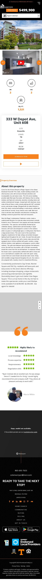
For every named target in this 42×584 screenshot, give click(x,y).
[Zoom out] (39, 305)
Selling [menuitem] (21, 516)
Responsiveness (14, 364)
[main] (21, 228)
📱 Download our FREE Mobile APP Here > (21, 2)
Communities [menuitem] (21, 510)
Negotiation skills (14, 369)
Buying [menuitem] (21, 513)
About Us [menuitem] (21, 520)
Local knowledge (14, 356)
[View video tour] (21, 163)
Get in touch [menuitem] (21, 523)
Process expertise (14, 360)
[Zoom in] (39, 302)
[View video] (21, 63)
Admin (28, 566)
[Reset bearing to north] (39, 307)
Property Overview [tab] (9, 180)
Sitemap (23, 566)
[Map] (21, 312)
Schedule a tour (21, 156)
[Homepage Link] (6, 6)
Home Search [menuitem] (21, 506)
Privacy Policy (16, 566)
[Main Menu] (39, 3)
